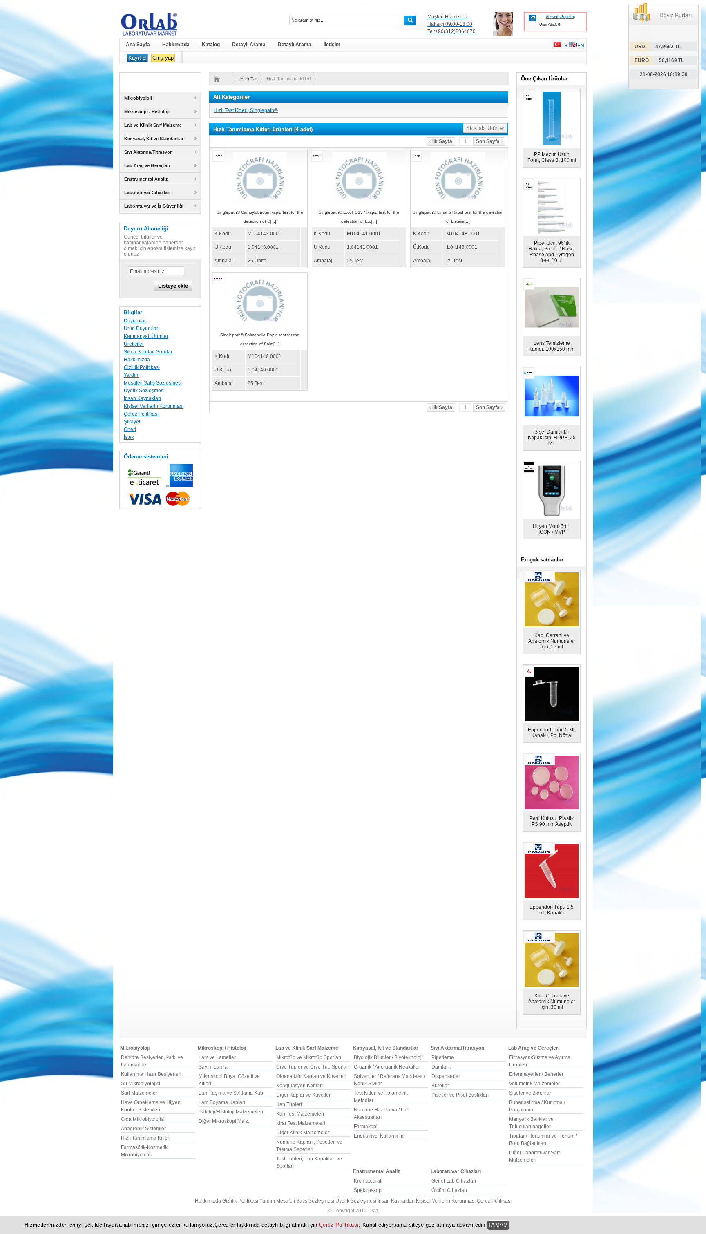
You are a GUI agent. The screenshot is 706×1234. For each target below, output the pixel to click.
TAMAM (498, 1225)
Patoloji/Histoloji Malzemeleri (231, 1112)
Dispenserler (445, 1076)
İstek (129, 437)
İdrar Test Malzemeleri (300, 1123)
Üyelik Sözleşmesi (144, 390)
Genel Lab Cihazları (453, 1181)
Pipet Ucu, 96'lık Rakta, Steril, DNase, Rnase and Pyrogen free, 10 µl (552, 251)
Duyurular (135, 321)
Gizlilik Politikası (142, 367)
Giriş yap (163, 58)
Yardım (131, 375)
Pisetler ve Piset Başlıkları (460, 1095)
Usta (373, 1211)
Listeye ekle (173, 286)
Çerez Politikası (141, 414)
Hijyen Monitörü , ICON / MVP (551, 529)
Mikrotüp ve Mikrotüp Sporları (308, 1057)
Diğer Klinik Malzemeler (302, 1133)
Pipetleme (442, 1057)
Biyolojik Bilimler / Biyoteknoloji (388, 1057)
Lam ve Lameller (217, 1057)
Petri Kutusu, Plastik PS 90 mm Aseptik (552, 821)
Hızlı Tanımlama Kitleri (248, 78)
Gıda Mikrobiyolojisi (143, 1119)
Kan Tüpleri (289, 1104)
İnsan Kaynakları (142, 398)
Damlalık (441, 1067)
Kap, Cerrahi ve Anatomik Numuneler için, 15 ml (551, 641)
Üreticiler (134, 344)
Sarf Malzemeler (139, 1093)
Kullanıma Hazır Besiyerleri (151, 1074)
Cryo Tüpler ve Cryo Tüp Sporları (312, 1067)
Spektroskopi (368, 1190)
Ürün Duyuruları (141, 328)
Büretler (440, 1086)
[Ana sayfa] (222, 79)
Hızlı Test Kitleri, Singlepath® (246, 110)
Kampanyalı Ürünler (146, 336)
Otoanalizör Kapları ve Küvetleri (311, 1076)
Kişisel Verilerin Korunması (153, 406)
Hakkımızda (137, 359)
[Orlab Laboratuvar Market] (160, 24)
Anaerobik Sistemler (143, 1128)
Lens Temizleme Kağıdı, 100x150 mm (551, 346)
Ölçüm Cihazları (449, 1190)
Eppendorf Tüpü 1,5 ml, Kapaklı (552, 910)
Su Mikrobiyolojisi (140, 1083)
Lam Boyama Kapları (222, 1102)
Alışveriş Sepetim (560, 17)
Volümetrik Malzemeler (534, 1083)
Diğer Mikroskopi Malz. (224, 1121)
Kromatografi (368, 1181)
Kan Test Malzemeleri (300, 1114)
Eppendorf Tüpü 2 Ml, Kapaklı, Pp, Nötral (552, 732)
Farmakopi (366, 1126)
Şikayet (132, 422)
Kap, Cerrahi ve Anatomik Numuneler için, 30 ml (551, 1001)
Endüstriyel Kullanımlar (379, 1136)
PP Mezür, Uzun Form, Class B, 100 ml (551, 157)
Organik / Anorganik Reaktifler (387, 1067)
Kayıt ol (137, 58)
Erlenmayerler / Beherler (536, 1074)
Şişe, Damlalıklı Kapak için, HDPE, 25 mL (552, 437)
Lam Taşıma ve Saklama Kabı (231, 1093)
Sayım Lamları (214, 1067)
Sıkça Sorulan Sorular (148, 352)
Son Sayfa (488, 141)
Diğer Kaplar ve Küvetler (303, 1095)
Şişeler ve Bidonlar (530, 1093)
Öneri (130, 429)
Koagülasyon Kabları (299, 1086)
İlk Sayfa (442, 141)
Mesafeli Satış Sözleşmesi (153, 383)
